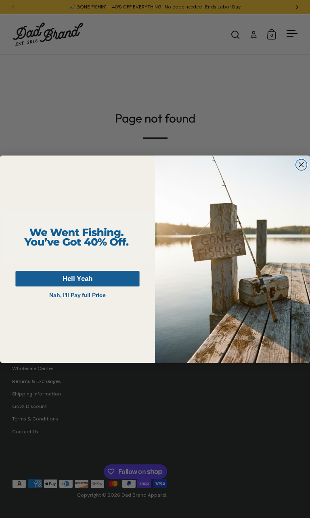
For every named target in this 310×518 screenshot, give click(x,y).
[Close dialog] (301, 165)
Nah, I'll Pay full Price (77, 295)
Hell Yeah (77, 278)
